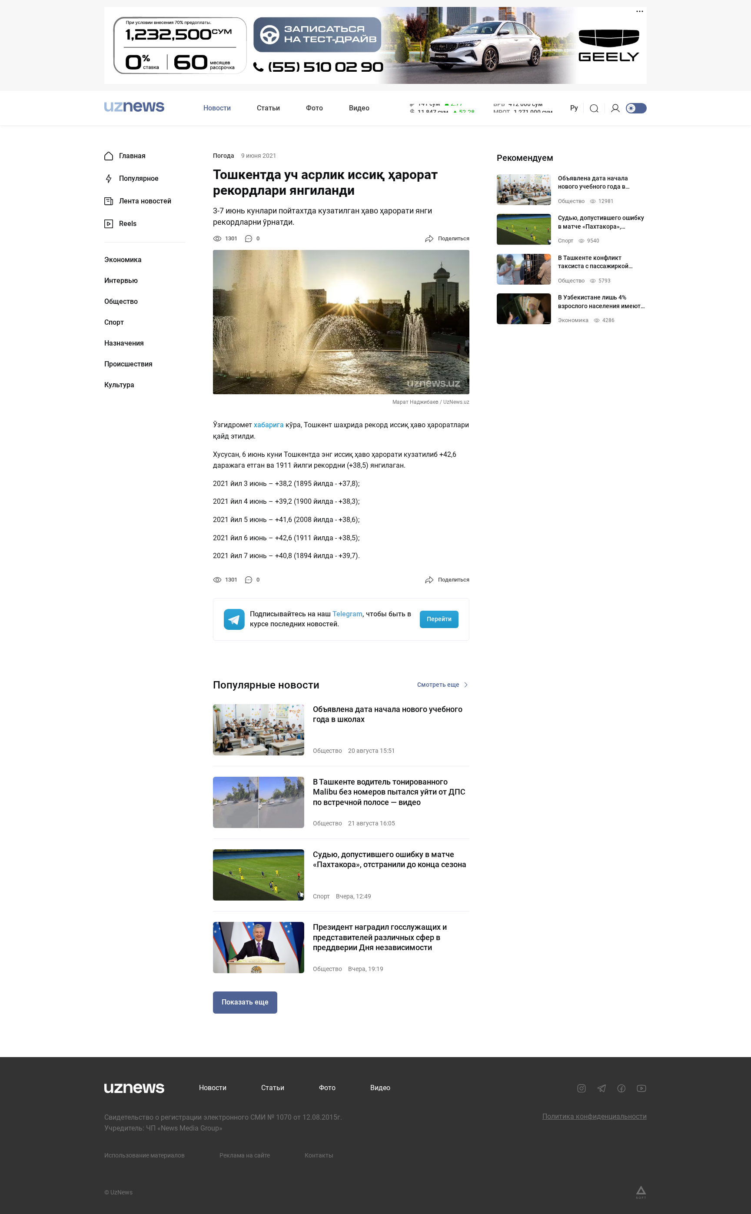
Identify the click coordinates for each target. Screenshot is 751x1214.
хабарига (269, 425)
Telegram (347, 614)
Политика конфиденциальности (594, 1116)
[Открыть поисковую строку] (597, 108)
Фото (314, 108)
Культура (119, 385)
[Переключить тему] (636, 108)
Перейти (439, 618)
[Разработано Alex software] (641, 1192)
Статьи (268, 108)
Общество (121, 301)
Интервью (121, 280)
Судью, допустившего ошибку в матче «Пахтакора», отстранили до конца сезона (389, 859)
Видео (359, 108)
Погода (223, 155)
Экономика (123, 259)
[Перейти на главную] (134, 107)
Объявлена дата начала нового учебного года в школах (387, 714)
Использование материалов (144, 1155)
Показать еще (245, 1002)
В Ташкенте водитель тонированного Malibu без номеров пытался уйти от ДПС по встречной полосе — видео (389, 792)
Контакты (319, 1155)
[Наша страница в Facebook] (621, 1088)
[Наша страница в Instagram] (581, 1088)
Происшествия (128, 364)
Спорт (114, 322)
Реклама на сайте (244, 1155)
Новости (217, 108)
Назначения (124, 343)
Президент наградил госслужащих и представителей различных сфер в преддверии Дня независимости (380, 937)
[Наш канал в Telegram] (601, 1088)
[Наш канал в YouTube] (641, 1088)
